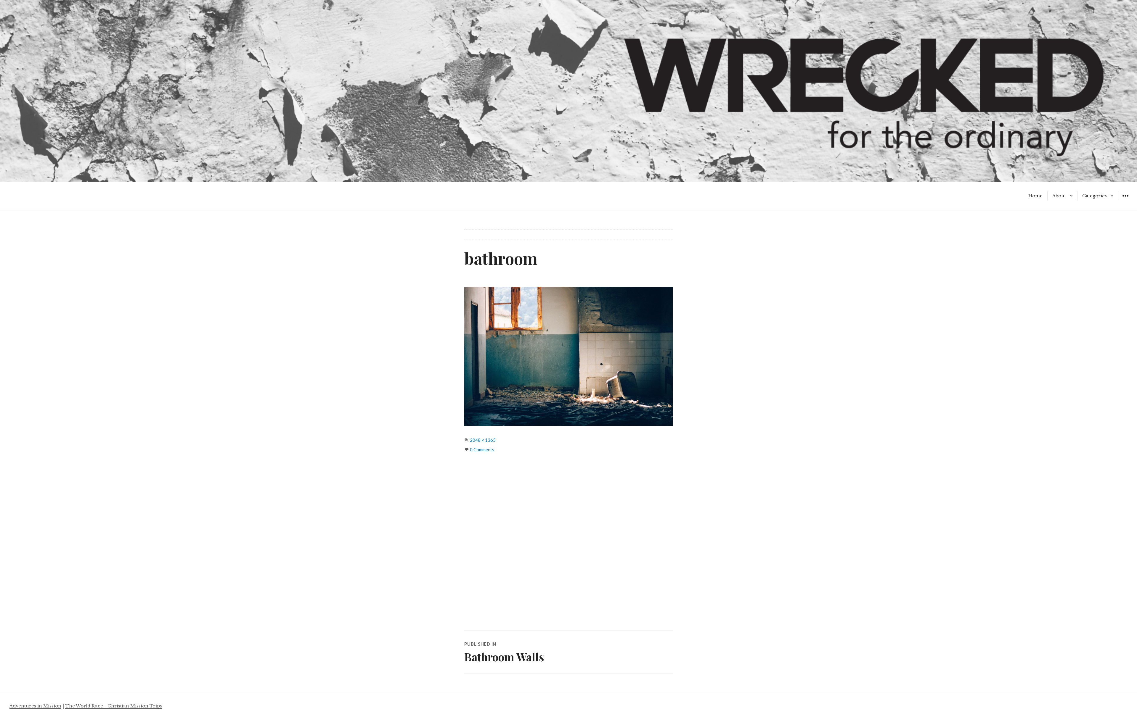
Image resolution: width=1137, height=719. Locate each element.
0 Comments (482, 449)
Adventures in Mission (35, 706)
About (1059, 196)
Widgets (1125, 200)
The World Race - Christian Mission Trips (113, 706)
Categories (1094, 196)
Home (1035, 196)
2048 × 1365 (483, 440)
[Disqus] (568, 547)
